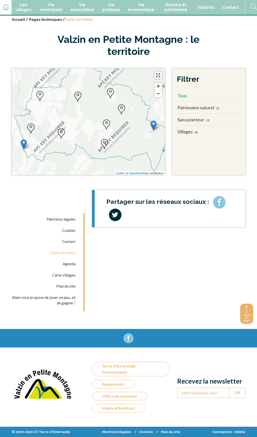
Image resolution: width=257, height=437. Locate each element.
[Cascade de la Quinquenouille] (24, 144)
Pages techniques (45, 20)
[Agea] (104, 144)
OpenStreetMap (138, 173)
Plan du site (66, 286)
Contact (69, 241)
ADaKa (239, 432)
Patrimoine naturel (198, 107)
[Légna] (106, 124)
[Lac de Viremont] (153, 125)
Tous (182, 95)
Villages (187, 131)
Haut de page (247, 317)
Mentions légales (61, 219)
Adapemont (113, 384)
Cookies (69, 230)
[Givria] (61, 133)
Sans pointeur (193, 119)
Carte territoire (62, 252)
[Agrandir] (158, 75)
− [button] (158, 94)
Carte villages (64, 275)
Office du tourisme (119, 396)
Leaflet (120, 173)
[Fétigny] (110, 93)
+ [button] (158, 86)
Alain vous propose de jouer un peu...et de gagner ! (44, 300)
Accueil (18, 20)
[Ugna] (40, 96)
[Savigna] (78, 96)
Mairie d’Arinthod (118, 408)
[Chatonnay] (31, 128)
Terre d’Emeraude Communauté (119, 369)
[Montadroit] (121, 109)
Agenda (69, 263)
